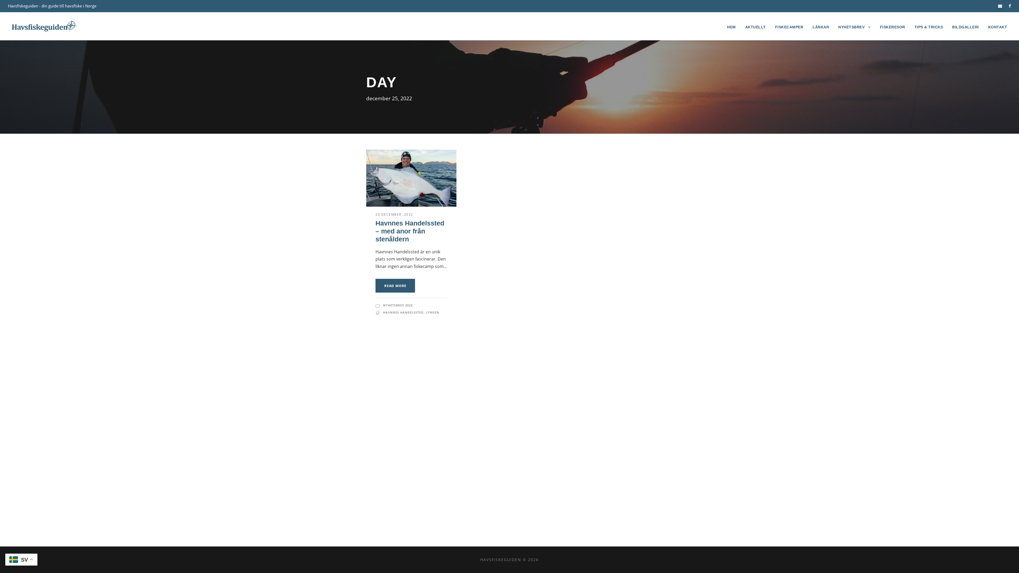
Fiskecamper (789, 27)
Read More (395, 285)
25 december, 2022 (394, 214)
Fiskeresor (892, 27)
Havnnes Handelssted (403, 312)
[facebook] (1010, 5)
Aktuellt (755, 27)
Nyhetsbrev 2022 (398, 305)
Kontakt (997, 27)
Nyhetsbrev (851, 27)
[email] (1000, 5)
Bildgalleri (965, 27)
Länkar (821, 27)
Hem (731, 27)
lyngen (432, 312)
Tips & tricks (928, 27)
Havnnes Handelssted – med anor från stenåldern (409, 231)
